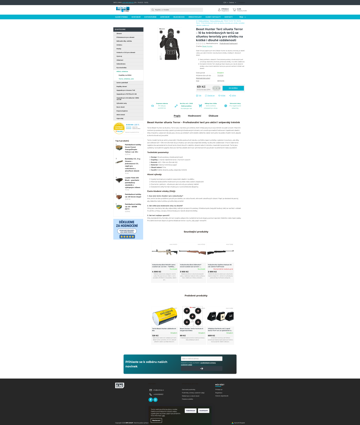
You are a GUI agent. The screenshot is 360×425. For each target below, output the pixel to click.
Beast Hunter (207, 46)
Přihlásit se (218, 389)
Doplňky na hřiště (125, 75)
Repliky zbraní (122, 86)
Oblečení (120, 60)
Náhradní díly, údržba (124, 41)
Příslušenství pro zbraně (125, 37)
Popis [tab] (177, 115)
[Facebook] (151, 400)
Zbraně (119, 33)
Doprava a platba (187, 399)
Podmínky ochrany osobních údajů (193, 393)
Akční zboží (121, 115)
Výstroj (119, 56)
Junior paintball (122, 82)
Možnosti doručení (203, 78)
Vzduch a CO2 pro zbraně (126, 52)
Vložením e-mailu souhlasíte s (198, 364)
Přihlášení (225, 9)
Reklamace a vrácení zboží (190, 396)
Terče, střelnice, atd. (126, 79)
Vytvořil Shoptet (239, 423)
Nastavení (156, 420)
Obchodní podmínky (188, 389)
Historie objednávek (221, 396)
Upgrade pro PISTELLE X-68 (127, 94)
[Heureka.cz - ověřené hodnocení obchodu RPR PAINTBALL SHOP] (128, 128)
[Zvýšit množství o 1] (219, 88)
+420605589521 (158, 394)
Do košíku (233, 88)
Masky (119, 49)
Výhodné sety (122, 103)
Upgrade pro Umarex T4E (126, 90)
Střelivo (119, 45)
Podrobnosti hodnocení (229, 43)
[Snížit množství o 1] (213, 88)
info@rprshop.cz (158, 390)
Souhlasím (203, 411)
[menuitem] (121, 17)
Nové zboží (121, 107)
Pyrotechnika (121, 68)
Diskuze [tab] (213, 115)
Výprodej (120, 118)
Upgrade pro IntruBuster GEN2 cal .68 (128, 98)
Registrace (225, 11)
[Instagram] (155, 400)
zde (163, 416)
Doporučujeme (122, 111)
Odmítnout (190, 411)
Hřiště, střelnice (122, 71)
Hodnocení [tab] (194, 115)
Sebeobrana (121, 64)
